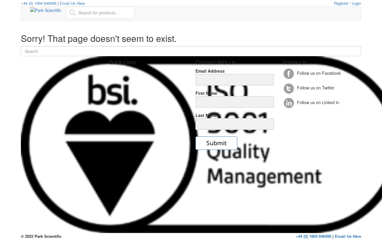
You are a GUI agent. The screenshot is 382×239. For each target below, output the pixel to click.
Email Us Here (72, 3)
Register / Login (347, 3)
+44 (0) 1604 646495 (38, 3)
